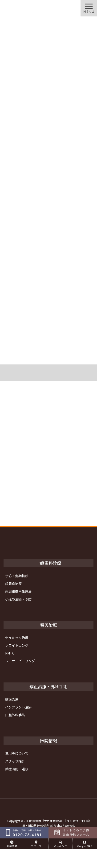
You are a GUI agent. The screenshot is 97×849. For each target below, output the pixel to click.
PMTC (9, 653)
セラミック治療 (16, 637)
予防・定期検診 (16, 575)
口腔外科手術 (15, 715)
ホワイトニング (16, 645)
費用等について (16, 753)
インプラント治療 (18, 707)
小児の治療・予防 (18, 599)
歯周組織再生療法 (18, 591)
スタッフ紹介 (15, 761)
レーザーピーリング (20, 660)
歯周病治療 (13, 583)
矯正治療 (11, 699)
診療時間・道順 (16, 769)
